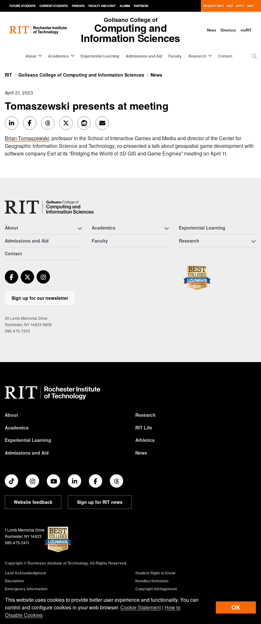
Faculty (175, 56)
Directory (228, 29)
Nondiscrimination (151, 581)
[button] (254, 56)
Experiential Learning (100, 56)
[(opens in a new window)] (11, 277)
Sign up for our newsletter (39, 298)
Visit (229, 6)
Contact (225, 56)
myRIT (246, 29)
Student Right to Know (155, 573)
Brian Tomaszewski (27, 138)
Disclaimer (15, 581)
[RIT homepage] (38, 30)
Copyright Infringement (156, 589)
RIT (8, 75)
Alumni (125, 6)
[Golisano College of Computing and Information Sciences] (49, 207)
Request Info (213, 6)
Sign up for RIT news (100, 502)
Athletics (145, 440)
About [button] (30, 56)
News (211, 29)
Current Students (53, 6)
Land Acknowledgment (25, 573)
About (11, 415)
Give (250, 6)
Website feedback (33, 502)
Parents (78, 6)
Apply (240, 6)
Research (145, 415)
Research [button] (197, 56)
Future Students (23, 6)
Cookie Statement (140, 607)
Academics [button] (58, 56)
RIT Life (143, 427)
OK (235, 607)
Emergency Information (26, 589)
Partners (141, 6)
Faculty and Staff (102, 6)
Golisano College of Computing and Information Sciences (81, 75)
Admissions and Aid (144, 56)
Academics (17, 427)
